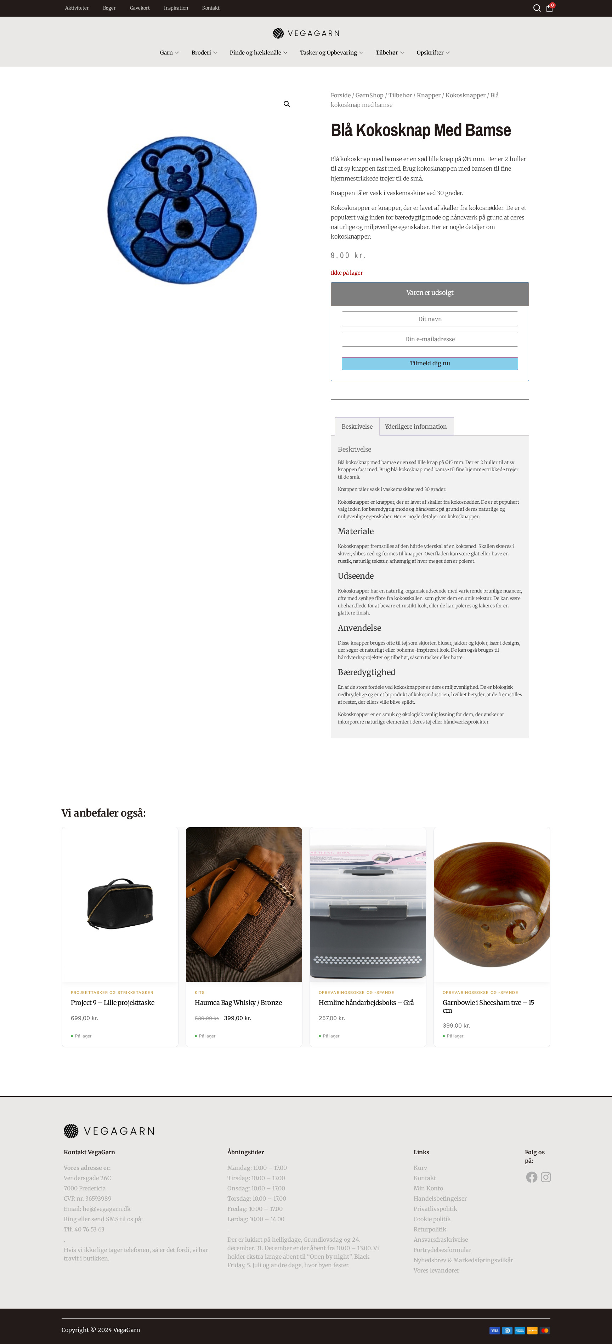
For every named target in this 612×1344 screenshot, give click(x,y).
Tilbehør (387, 52)
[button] (286, 104)
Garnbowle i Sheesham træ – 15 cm (488, 1006)
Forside (341, 95)
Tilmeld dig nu (430, 363)
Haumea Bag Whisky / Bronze (238, 1003)
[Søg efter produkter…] (537, 8)
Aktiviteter (77, 8)
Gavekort (140, 8)
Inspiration (176, 8)
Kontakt (211, 8)
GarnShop (370, 95)
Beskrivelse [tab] (357, 426)
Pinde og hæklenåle (255, 52)
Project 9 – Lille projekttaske (112, 1003)
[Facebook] (532, 1177)
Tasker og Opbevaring (328, 52)
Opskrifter (430, 52)
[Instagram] (546, 1177)
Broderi (201, 52)
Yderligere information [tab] (416, 426)
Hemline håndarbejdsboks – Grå (366, 1003)
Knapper (429, 95)
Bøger (109, 8)
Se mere (120, 905)
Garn (166, 52)
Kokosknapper (466, 95)
